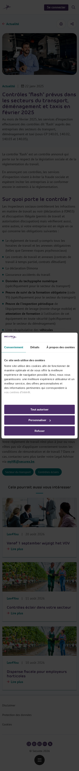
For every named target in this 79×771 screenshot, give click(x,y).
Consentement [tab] (13, 347)
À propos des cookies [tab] (60, 347)
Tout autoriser (39, 409)
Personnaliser (37, 420)
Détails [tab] (34, 347)
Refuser (40, 430)
